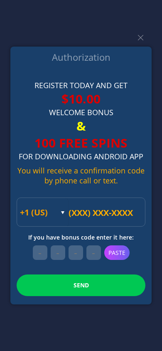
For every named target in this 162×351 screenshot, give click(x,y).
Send (81, 285)
